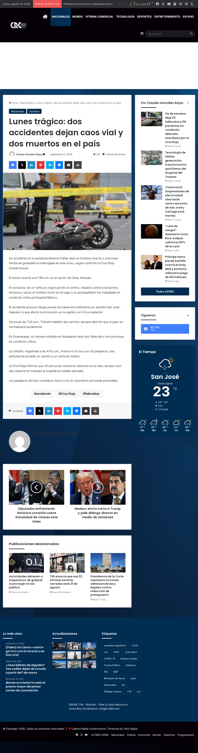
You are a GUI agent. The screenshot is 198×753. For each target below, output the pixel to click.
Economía (144, 734)
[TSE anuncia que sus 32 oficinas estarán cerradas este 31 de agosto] (67, 563)
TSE (129, 691)
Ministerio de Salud (114, 678)
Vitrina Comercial (99, 16)
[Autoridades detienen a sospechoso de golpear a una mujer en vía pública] (26, 563)
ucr (139, 691)
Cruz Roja (68, 394)
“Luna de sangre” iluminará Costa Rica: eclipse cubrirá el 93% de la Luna (176, 236)
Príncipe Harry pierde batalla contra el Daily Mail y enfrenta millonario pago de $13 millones (176, 267)
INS (106, 671)
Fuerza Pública (112, 665)
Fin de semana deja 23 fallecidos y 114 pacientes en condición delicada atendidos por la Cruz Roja (177, 128)
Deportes (144, 16)
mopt (133, 678)
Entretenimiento (167, 16)
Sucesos (34, 111)
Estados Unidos (128, 658)
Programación (186, 734)
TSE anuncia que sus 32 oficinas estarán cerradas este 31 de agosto (66, 581)
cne (106, 652)
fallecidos (92, 394)
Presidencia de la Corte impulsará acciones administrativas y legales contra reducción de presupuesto (107, 585)
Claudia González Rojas (29, 154)
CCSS (134, 645)
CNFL (117, 652)
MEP (115, 671)
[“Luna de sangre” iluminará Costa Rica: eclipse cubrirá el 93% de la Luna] (151, 231)
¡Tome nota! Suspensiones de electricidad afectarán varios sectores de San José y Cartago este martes (177, 201)
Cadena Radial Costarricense (89, 728)
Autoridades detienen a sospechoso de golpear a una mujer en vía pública (26, 581)
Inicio (14, 102)
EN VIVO (188, 16)
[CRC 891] (16, 25)
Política (131, 734)
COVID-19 (109, 658)
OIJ (123, 684)
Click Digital (130, 728)
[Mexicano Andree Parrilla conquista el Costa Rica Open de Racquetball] (74, 655)
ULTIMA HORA (99, 734)
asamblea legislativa (115, 645)
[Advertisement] (99, 60)
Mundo (77, 16)
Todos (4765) (165, 291)
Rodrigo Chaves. (113, 691)
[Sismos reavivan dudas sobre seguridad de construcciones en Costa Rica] (59, 655)
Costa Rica (131, 652)
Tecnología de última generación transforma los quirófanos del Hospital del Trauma (176, 165)
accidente (43, 394)
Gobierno (131, 665)
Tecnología (125, 16)
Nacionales (61, 16)
